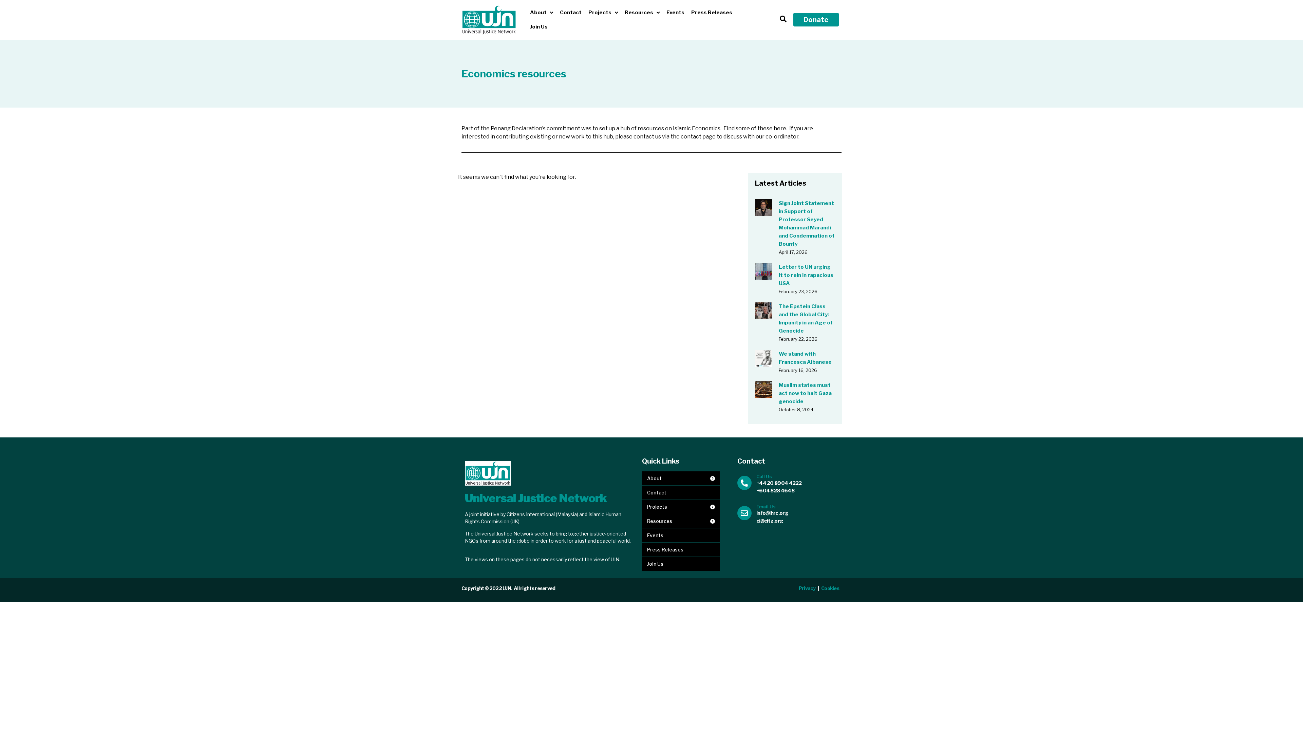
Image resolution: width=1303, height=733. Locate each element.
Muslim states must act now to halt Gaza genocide (805, 393)
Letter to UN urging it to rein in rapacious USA (806, 275)
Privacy (807, 588)
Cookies (830, 588)
